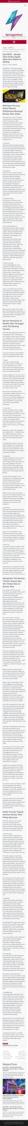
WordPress (21, 1123)
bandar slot (10, 1045)
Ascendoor (10, 1123)
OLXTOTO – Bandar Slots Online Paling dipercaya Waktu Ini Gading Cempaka (13, 1068)
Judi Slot (5, 1043)
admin (15, 64)
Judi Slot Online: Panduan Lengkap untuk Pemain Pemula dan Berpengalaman (13, 1097)
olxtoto (16, 1045)
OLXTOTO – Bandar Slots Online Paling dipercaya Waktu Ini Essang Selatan (13, 1108)
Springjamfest (14, 34)
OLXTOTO (6, 68)
